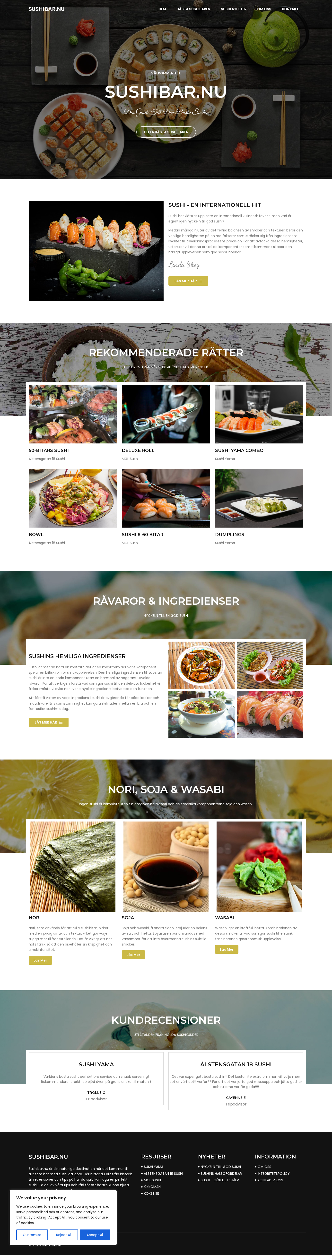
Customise (32, 1234)
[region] (63, 1217)
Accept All (95, 1234)
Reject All (63, 1234)
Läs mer (40, 960)
